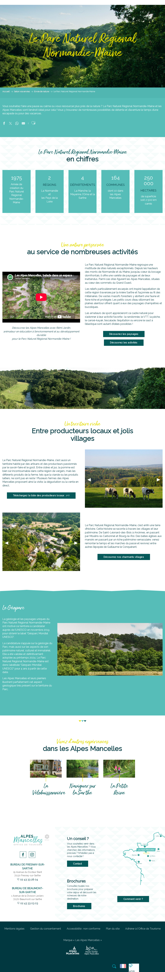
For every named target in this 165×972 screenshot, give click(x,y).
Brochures (79, 906)
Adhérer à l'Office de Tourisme (143, 928)
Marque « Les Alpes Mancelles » (82, 940)
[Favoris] (106, 966)
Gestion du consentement (45, 928)
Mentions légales (14, 928)
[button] (114, 966)
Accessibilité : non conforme (83, 928)
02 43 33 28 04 (29, 879)
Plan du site (113, 928)
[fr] (123, 966)
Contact (77, 863)
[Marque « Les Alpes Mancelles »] (73, 950)
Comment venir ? (133, 899)
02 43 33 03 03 (29, 903)
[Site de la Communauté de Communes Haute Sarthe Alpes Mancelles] (91, 950)
